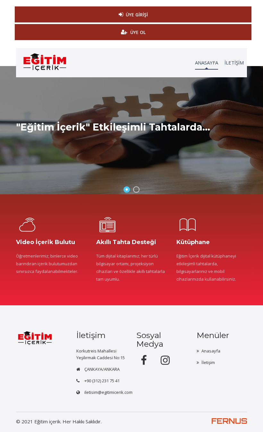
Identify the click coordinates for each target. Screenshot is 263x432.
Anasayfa (210, 351)
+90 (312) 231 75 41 (102, 381)
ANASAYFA (206, 62)
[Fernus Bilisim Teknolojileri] (229, 424)
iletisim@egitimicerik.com (108, 392)
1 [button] (126, 189)
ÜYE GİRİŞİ (137, 15)
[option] (131, 130)
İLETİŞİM (234, 62)
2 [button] (136, 189)
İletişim (208, 362)
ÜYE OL (138, 32)
